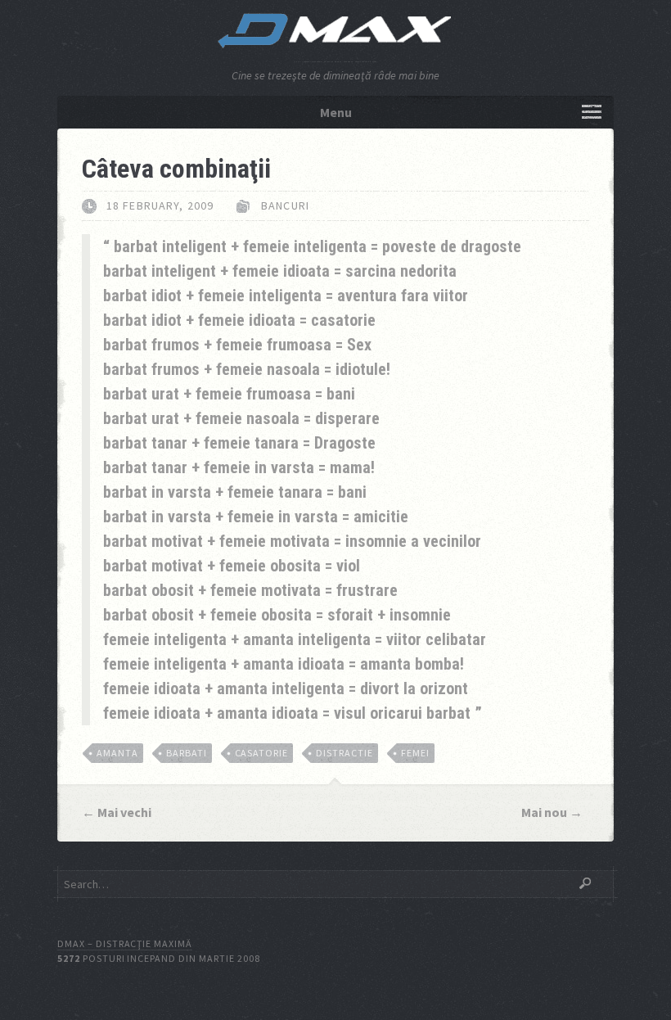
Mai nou (544, 812)
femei (415, 753)
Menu (336, 112)
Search (585, 883)
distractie (344, 753)
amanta (117, 753)
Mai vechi (124, 812)
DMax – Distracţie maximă (124, 943)
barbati (186, 753)
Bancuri (285, 205)
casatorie (262, 753)
